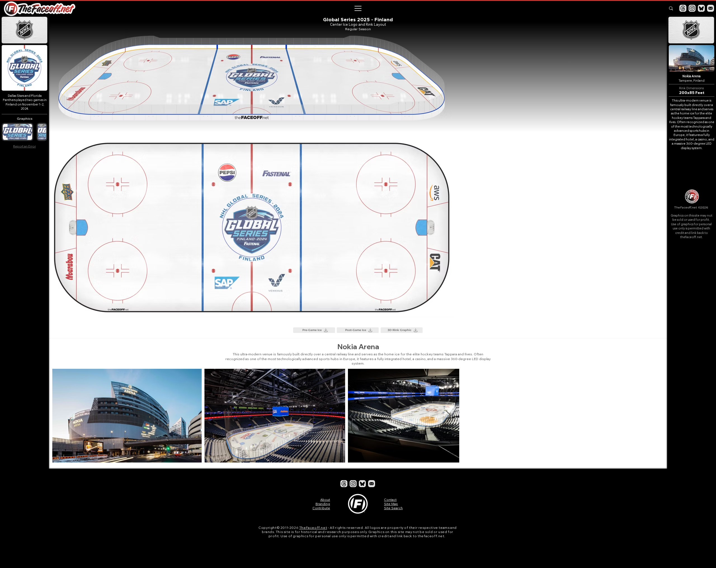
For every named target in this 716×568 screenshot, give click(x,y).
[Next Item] (654, 415)
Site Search (393, 508)
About (325, 499)
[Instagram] (692, 8)
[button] (357, 8)
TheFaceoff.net (313, 527)
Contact (390, 499)
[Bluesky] (701, 8)
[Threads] (682, 8)
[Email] (710, 8)
